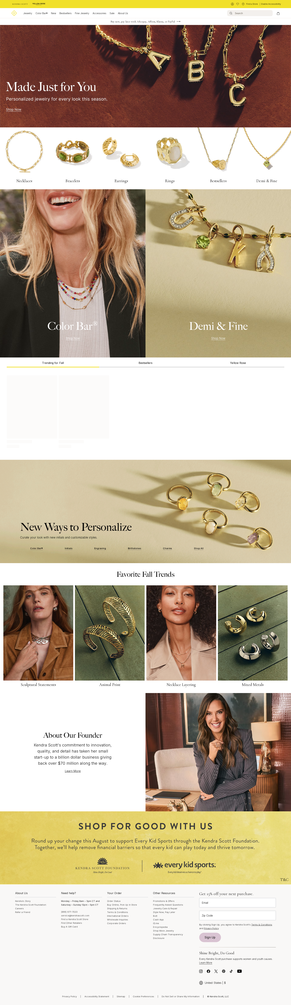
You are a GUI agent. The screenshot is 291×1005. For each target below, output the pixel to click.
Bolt (155, 915)
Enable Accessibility (271, 4)
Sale (112, 13)
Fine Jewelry (82, 13)
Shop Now (73, 338)
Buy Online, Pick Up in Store (122, 904)
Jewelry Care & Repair (165, 908)
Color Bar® (42, 13)
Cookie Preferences (143, 996)
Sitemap (121, 996)
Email (205, 902)
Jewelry (27, 13)
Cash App (158, 919)
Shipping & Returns (117, 908)
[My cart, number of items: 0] (278, 13)
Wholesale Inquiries (117, 919)
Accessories (99, 13)
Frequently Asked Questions (168, 904)
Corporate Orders (116, 923)
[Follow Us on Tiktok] (231, 972)
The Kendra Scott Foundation (30, 904)
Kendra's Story (22, 901)
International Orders (117, 915)
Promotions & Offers (163, 901)
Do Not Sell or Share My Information (181, 996)
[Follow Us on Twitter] (216, 972)
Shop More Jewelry (163, 930)
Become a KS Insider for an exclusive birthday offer (143, 21)
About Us (123, 13)
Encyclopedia (160, 927)
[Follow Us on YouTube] (239, 972)
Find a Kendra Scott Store (74, 919)
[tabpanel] (145, 411)
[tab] (53, 362)
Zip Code (207, 915)
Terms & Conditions (117, 912)
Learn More (73, 771)
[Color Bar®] (73, 273)
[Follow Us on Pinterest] (223, 972)
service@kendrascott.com (75, 915)
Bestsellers (65, 13)
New (53, 13)
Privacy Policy (211, 928)
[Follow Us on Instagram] (201, 972)
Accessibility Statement (97, 996)
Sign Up (210, 937)
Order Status (114, 901)
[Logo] (14, 13)
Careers (19, 908)
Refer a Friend (22, 912)
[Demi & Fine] (218, 273)
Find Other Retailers (71, 923)
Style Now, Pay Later (164, 912)
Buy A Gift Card (69, 926)
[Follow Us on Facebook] (208, 972)
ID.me (156, 923)
